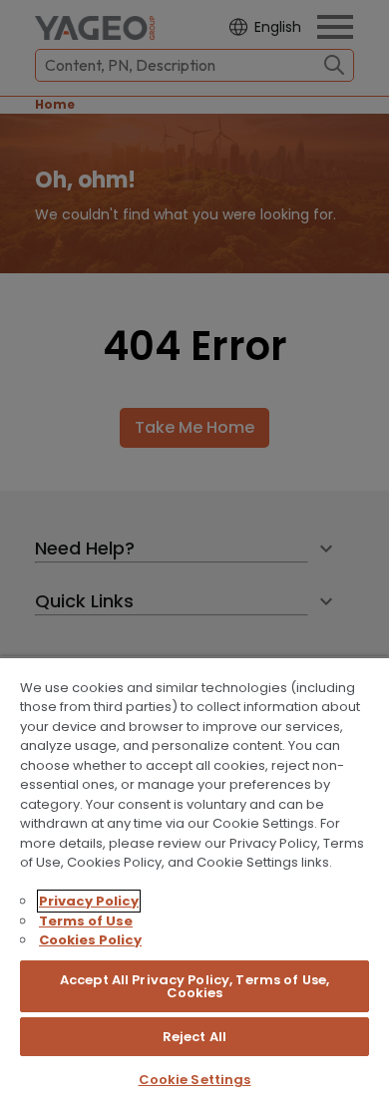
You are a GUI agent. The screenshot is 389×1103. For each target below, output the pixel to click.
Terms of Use (86, 921)
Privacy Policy (89, 901)
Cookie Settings (195, 1079)
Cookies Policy (90, 939)
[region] (194, 879)
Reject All (194, 1036)
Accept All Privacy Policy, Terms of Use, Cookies (194, 986)
